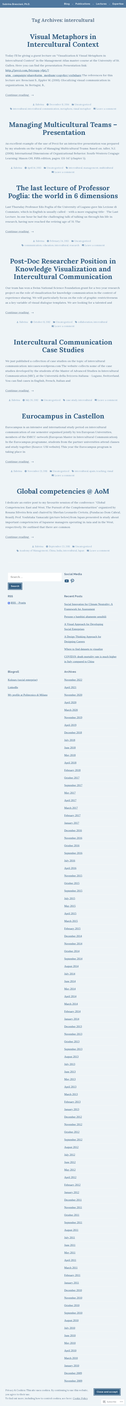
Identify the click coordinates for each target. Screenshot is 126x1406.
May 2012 (70, 1169)
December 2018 (73, 732)
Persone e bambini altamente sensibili (85, 616)
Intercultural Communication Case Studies (63, 346)
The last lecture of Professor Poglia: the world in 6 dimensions (63, 191)
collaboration (85, 322)
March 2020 (71, 709)
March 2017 (71, 807)
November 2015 (73, 875)
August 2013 (71, 1056)
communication (33, 245)
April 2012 (70, 1177)
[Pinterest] (72, 580)
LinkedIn (13, 687)
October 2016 (71, 845)
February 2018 (72, 770)
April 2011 (70, 1260)
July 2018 (69, 740)
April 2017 (70, 800)
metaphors (66, 108)
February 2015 (72, 928)
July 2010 (69, 1327)
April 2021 (70, 687)
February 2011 (72, 1275)
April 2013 (70, 1086)
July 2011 (69, 1237)
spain (92, 471)
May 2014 (70, 988)
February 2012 (72, 1184)
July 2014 (69, 973)
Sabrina (39, 104)
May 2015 (70, 905)
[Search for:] (35, 577)
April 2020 (70, 702)
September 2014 (73, 958)
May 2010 (70, 1343)
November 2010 (73, 1297)
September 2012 (73, 1139)
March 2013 (71, 1094)
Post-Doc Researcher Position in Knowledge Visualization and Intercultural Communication (63, 269)
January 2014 (71, 1018)
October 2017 (71, 777)
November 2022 (73, 679)
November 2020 (73, 694)
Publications (82, 3)
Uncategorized (83, 104)
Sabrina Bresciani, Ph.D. (16, 4)
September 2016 (73, 853)
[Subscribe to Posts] (9, 602)
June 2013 (70, 1071)
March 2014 (71, 1003)
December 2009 (73, 1373)
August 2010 (71, 1320)
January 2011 (71, 1282)
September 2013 (73, 1049)
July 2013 (69, 1064)
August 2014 (71, 966)
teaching (101, 471)
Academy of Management (34, 550)
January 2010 (71, 1365)
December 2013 (73, 1026)
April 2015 (70, 913)
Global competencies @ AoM (63, 491)
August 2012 (71, 1147)
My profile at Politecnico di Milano (27, 694)
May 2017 (70, 792)
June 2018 (70, 747)
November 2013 (73, 1034)
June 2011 (69, 1245)
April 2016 (70, 868)
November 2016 (73, 838)
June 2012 (70, 1162)
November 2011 (73, 1207)
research (74, 245)
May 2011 (69, 1252)
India (59, 550)
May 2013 (70, 1079)
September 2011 (73, 1222)
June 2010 (70, 1335)
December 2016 (73, 830)
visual (110, 471)
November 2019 (73, 717)
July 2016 (69, 860)
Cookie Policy (80, 1398)
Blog (67, 3)
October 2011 (71, 1214)
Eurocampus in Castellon (63, 416)
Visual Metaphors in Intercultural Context (63, 40)
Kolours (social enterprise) (22, 679)
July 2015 (69, 898)
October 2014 (71, 951)
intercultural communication (43, 108)
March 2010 (71, 1358)
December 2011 (73, 1199)
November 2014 (73, 943)
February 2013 (72, 1101)
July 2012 (69, 1154)
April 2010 (70, 1350)
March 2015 (71, 921)
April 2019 (70, 725)
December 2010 (73, 1290)
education (48, 245)
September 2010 (73, 1312)
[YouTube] (66, 580)
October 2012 (71, 1131)
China (52, 550)
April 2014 (70, 996)
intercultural (20, 108)
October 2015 (71, 883)
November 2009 (73, 1380)
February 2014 (72, 1011)
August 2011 (71, 1230)
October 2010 (71, 1305)
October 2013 (71, 1041)
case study (71, 400)
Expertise (118, 3)
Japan (81, 550)
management (90, 167)
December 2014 (73, 936)
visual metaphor (82, 108)
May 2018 (70, 755)
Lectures (101, 3)
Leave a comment (106, 109)
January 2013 (71, 1109)
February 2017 (72, 815)
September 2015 (73, 890)
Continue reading (17, 95)
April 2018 (70, 762)
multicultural (106, 167)
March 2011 (71, 1267)
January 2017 (71, 822)
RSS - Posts (18, 602)
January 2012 (71, 1192)
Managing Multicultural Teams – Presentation (63, 128)
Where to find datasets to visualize (83, 649)
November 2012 (73, 1124)
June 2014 (70, 981)
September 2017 (73, 785)
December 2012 (73, 1116)
